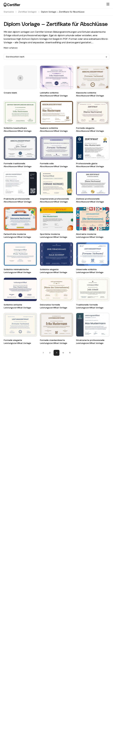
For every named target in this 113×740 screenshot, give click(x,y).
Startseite (9, 12)
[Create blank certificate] (20, 78)
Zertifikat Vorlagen (27, 12)
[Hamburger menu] (107, 4)
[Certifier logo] (12, 5)
